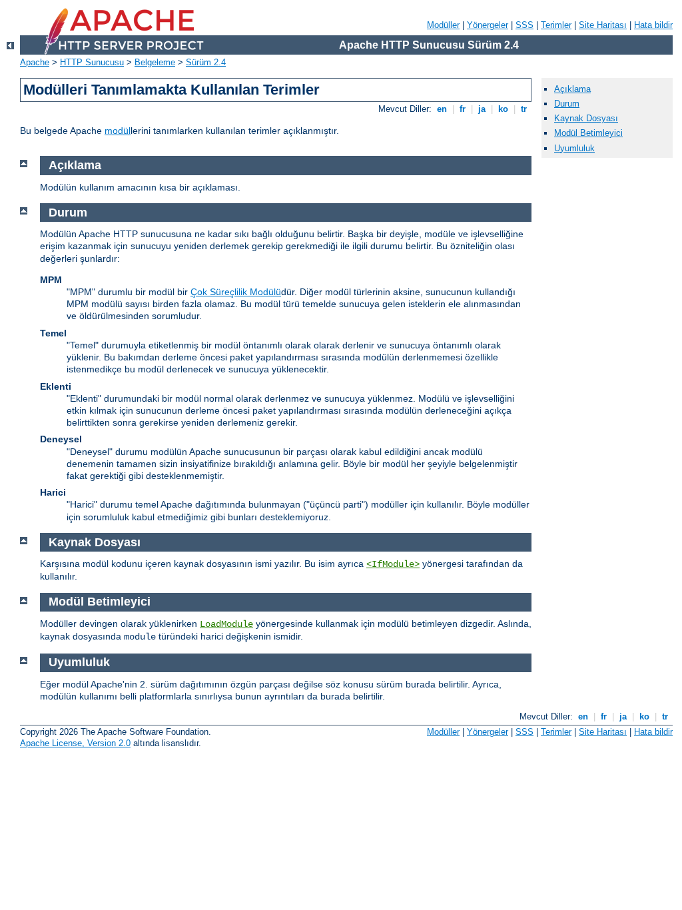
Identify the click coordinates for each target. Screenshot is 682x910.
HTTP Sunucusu (92, 62)
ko (503, 109)
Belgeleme (155, 62)
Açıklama (572, 89)
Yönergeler (487, 25)
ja (482, 109)
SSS (524, 25)
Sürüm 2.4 (206, 62)
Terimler (556, 25)
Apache (34, 62)
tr (523, 109)
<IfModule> (393, 564)
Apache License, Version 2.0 (75, 743)
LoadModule (226, 624)
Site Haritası (603, 25)
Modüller (443, 25)
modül (118, 130)
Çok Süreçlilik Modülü (235, 291)
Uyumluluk (574, 148)
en (442, 109)
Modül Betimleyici (588, 133)
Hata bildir (653, 25)
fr (462, 109)
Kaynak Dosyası (586, 118)
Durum (566, 104)
